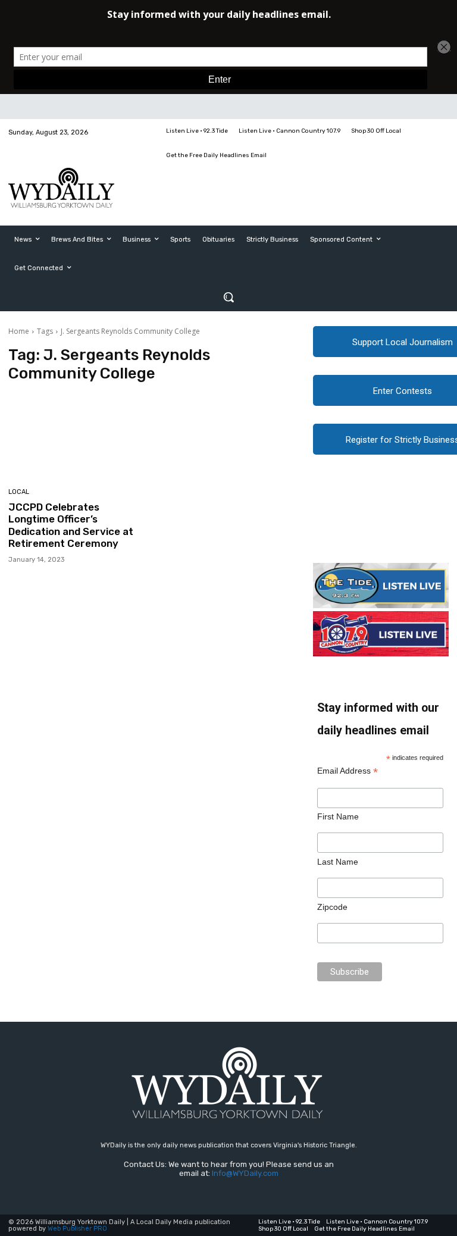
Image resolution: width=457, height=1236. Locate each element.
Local (18, 492)
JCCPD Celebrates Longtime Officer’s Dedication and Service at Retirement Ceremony (70, 525)
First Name (338, 816)
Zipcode (332, 907)
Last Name (337, 861)
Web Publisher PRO (77, 1228)
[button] (228, 297)
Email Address (347, 771)
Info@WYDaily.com (245, 1173)
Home (18, 331)
